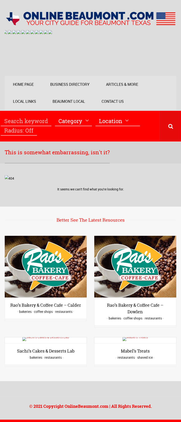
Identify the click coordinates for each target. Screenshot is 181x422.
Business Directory (70, 84)
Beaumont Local (69, 101)
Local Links (24, 101)
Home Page (23, 84)
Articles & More (122, 84)
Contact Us (113, 101)
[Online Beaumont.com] (90, 23)
